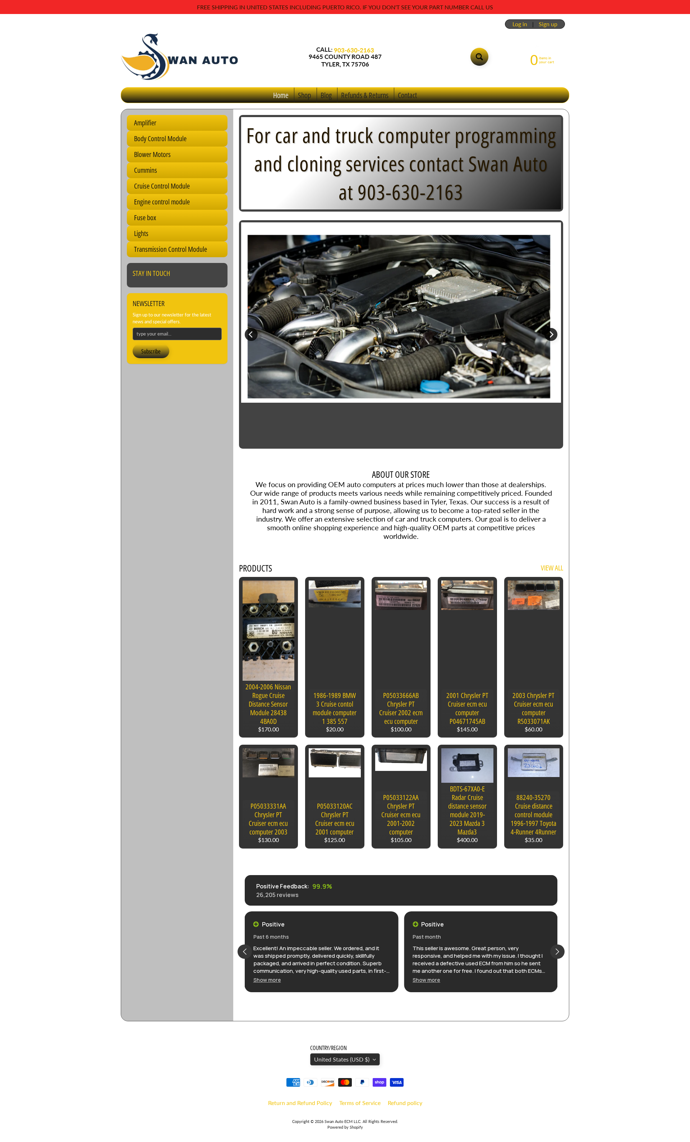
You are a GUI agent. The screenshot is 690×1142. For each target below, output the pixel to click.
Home (281, 95)
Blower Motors (152, 154)
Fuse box (145, 217)
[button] (267, 980)
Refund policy (405, 1102)
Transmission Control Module (170, 249)
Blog (326, 95)
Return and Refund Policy (300, 1102)
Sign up (548, 24)
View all (552, 568)
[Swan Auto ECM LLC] (180, 57)
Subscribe (151, 351)
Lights (141, 233)
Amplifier (145, 123)
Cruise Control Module (162, 186)
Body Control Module (160, 138)
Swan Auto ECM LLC (342, 1121)
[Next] (550, 334)
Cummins (145, 170)
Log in (519, 24)
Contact (407, 95)
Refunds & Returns (364, 95)
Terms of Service (360, 1102)
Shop (304, 95)
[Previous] (251, 334)
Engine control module (162, 202)
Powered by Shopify (345, 1127)
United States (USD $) (341, 1059)
